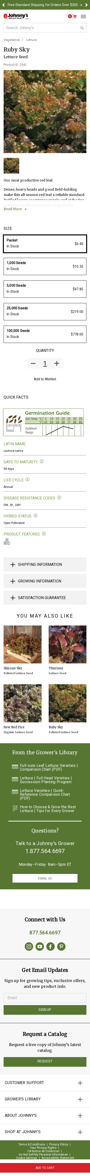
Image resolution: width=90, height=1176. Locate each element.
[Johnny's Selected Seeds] (16, 16)
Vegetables (12, 40)
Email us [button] (45, 878)
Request (45, 1061)
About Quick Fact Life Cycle (28, 480)
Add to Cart (45, 1168)
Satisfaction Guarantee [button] (42, 597)
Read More (13, 209)
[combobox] (45, 27)
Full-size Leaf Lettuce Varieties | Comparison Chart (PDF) (49, 767)
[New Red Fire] (23, 703)
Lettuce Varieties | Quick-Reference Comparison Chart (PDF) (45, 794)
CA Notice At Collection (43, 1151)
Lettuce (31, 40)
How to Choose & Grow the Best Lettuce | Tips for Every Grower (48, 809)
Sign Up (45, 1010)
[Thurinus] (68, 645)
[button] (3, 5)
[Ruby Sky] (68, 703)
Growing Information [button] (39, 581)
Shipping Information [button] (40, 564)
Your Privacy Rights (43, 1148)
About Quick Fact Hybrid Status (36, 516)
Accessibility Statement (58, 1158)
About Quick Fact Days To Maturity (42, 461)
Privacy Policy (58, 1144)
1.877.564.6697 (45, 851)
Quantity (45, 350)
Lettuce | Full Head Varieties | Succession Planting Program (46, 780)
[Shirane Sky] (23, 645)
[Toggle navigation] (81, 16)
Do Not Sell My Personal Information (43, 1154)
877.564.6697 (45, 933)
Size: (8, 228)
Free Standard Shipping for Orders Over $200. (43, 5)
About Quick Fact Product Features (44, 534)
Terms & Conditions (31, 1144)
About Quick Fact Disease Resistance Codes (59, 498)
